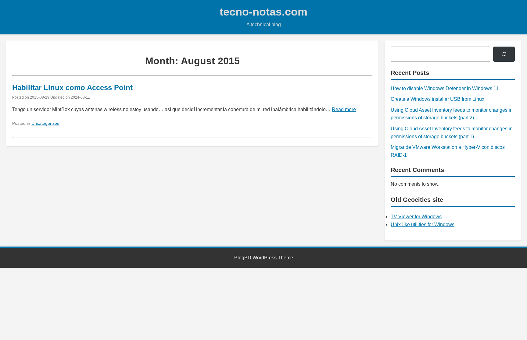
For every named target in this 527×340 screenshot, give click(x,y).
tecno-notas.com (263, 11)
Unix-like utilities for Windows (422, 224)
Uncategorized (45, 123)
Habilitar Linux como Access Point (72, 87)
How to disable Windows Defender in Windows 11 (445, 88)
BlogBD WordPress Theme (263, 257)
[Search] (504, 54)
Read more (344, 109)
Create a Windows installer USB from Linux (437, 99)
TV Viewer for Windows (416, 216)
